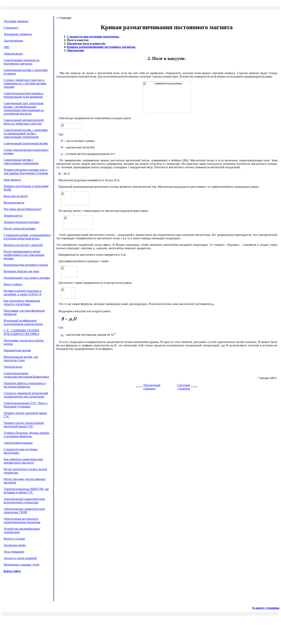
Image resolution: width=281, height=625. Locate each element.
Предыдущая (151, 385)
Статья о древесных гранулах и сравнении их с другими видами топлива (25, 83)
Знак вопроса (12, 179)
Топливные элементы (18, 34)
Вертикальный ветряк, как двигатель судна (21, 358)
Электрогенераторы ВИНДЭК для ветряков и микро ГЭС (26, 490)
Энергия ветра (13, 53)
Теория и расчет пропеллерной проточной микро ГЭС (24, 424)
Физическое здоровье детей (21, 564)
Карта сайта (12, 571)
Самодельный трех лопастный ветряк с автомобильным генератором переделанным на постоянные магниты (24, 108)
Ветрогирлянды (14, 202)
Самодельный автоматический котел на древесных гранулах (24, 121)
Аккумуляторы (13, 40)
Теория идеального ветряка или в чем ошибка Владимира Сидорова (26, 171)
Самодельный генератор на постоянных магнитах (21, 61)
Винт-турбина (13, 284)
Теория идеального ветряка (21, 222)
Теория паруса (13, 215)
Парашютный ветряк (17, 350)
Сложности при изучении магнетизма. (93, 36)
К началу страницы (265, 608)
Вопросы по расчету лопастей (23, 245)
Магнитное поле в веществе (86, 43)
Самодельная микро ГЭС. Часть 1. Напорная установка (26, 404)
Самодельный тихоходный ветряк (26, 143)
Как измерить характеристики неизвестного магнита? (23, 461)
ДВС (7, 47)
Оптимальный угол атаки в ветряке (27, 277)
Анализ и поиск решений (20, 558)
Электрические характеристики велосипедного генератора (24, 500)
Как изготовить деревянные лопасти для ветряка (22, 302)
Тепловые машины (16, 21)
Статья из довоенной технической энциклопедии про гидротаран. (26, 394)
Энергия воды (13, 366)
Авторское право (15, 545)
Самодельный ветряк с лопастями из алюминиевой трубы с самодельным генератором (26, 133)
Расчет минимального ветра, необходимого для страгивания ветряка (24, 255)
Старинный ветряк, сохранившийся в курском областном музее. (27, 236)
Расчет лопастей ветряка (20, 228)
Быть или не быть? (16, 196)
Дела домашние (14, 551)
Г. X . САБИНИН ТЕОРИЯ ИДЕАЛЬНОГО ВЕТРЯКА (21, 332)
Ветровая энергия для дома (21, 271)
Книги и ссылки (14, 538)
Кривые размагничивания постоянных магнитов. (101, 47)
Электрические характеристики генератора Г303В (24, 510)
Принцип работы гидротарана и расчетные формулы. (25, 385)
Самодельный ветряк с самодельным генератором (21, 161)
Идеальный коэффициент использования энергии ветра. (23, 322)
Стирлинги (11, 27)
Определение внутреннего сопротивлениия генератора (22, 520)
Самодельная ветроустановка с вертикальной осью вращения (24, 95)
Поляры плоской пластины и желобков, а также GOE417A (22, 292)
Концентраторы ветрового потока (26, 264)
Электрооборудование (18, 442)
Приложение (75, 50)
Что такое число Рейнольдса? (23, 209)
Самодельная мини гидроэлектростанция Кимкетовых (26, 375)
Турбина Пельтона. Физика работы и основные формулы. (26, 434)
